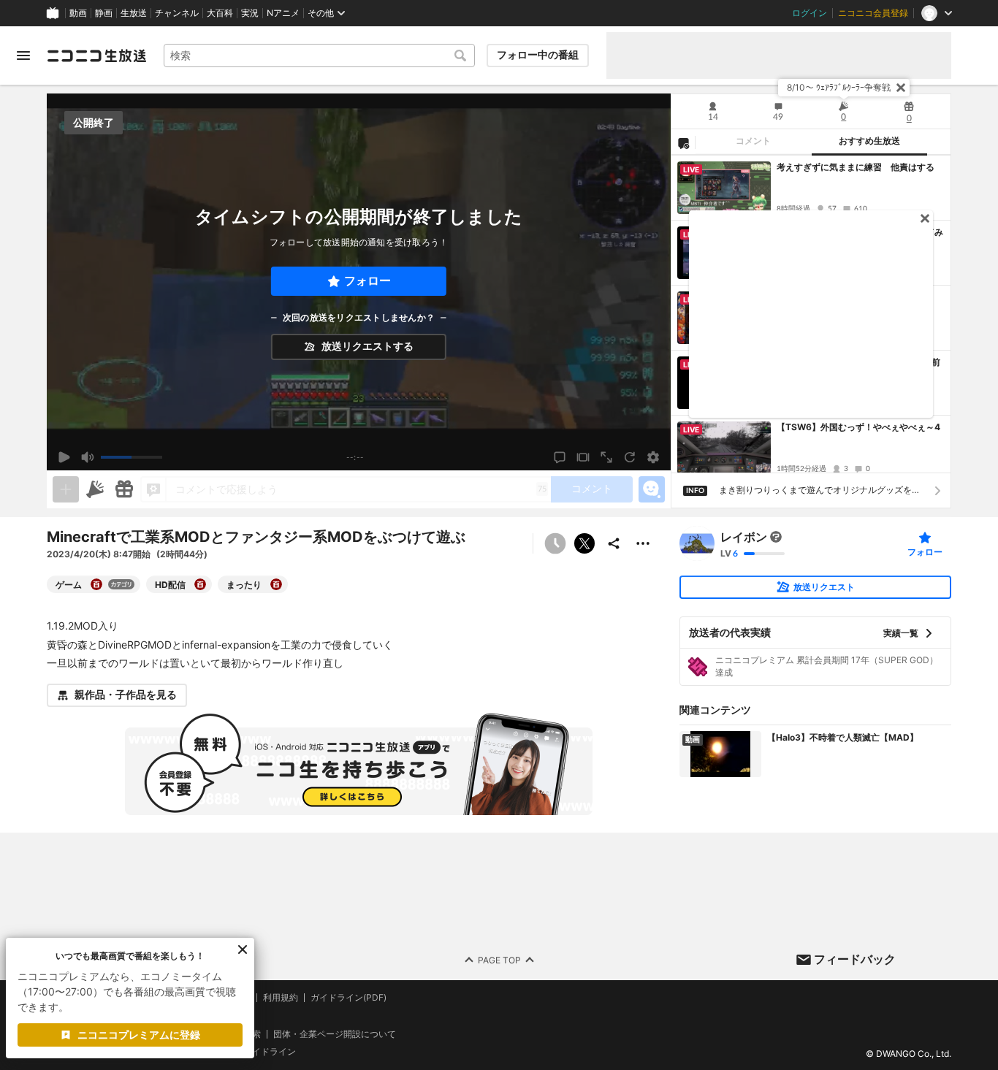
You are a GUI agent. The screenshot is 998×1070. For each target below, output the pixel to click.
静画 (104, 13)
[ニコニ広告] (95, 489)
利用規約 (280, 997)
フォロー (367, 281)
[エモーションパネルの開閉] (652, 489)
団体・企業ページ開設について (334, 1034)
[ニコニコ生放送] (96, 55)
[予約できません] (555, 543)
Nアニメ (283, 13)
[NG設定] (683, 142)
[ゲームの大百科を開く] (96, 584)
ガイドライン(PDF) (348, 997)
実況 (250, 13)
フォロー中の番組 (538, 55)
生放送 (134, 13)
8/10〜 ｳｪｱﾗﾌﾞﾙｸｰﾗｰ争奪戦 (839, 87)
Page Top (499, 959)
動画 (78, 13)
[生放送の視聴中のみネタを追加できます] (66, 489)
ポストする (584, 543)
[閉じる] (901, 87)
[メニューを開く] (23, 55)
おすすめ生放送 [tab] (869, 141)
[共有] (613, 543)
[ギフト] (124, 489)
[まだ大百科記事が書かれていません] (776, 537)
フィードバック (855, 959)
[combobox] (319, 55)
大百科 (220, 13)
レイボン (743, 537)
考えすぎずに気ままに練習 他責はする (855, 166)
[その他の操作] (643, 543)
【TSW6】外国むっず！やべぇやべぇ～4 (858, 426)
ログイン (809, 13)
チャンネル (177, 13)
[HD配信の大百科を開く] (200, 584)
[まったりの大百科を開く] (276, 584)
